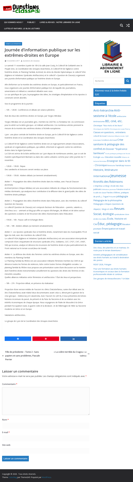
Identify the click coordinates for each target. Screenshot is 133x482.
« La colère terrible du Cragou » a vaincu (70, 353)
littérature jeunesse (109, 189)
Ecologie (96, 157)
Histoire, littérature (105, 170)
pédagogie (122, 196)
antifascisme (121, 116)
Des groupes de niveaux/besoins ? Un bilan (111, 278)
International (101, 176)
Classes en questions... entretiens (109, 132)
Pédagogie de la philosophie (107, 200)
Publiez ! (31, 22)
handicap (120, 165)
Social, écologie (103, 214)
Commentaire (9, 384)
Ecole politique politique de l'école (117, 153)
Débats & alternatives (13, 44)
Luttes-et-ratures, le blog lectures (22, 28)
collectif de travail (100, 136)
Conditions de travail (109, 140)
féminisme (111, 165)
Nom (5, 419)
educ (102, 157)
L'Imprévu (97, 185)
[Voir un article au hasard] (128, 25)
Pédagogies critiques (102, 204)
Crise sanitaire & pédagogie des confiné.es (108, 144)
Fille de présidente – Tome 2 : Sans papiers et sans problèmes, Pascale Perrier (22, 355)
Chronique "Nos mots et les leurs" (108, 125)
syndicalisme (119, 214)
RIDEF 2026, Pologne (102, 264)
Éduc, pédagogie (110, 224)
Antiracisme (99, 121)
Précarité (112, 197)
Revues (119, 208)
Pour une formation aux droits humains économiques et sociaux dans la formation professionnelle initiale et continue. (111, 271)
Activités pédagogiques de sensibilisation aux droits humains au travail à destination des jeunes (111, 257)
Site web (6, 445)
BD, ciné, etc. (113, 121)
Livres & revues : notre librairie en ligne (60, 22)
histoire (128, 165)
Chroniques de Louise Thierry (120, 129)
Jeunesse (118, 175)
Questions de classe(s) (31, 61)
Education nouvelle (113, 157)
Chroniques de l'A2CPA (101, 129)
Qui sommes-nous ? (13, 22)
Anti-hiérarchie (103, 110)
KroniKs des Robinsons (108, 181)
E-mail (6, 432)
